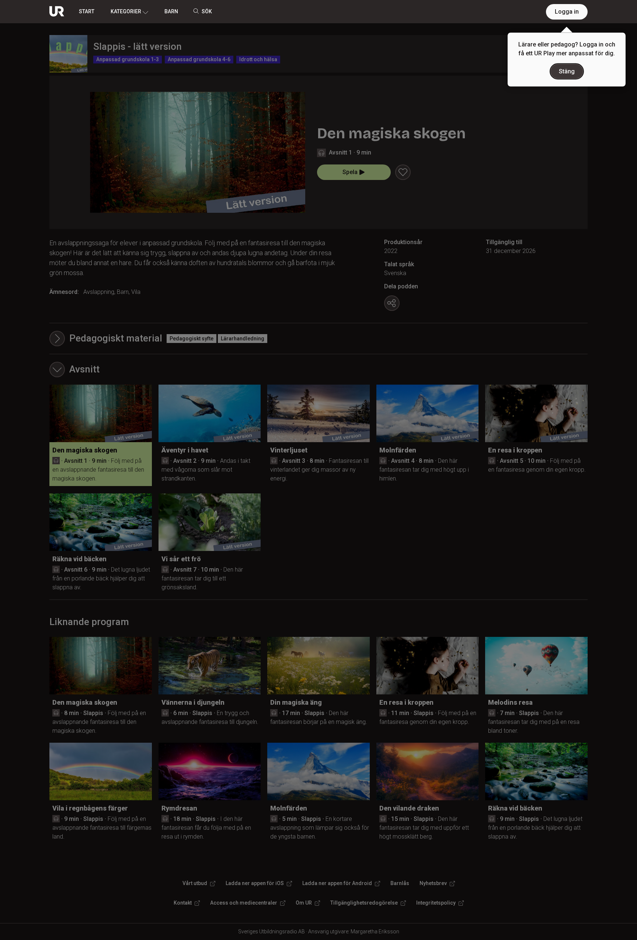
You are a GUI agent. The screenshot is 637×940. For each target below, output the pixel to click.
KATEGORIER (126, 11)
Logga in (567, 11)
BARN (171, 11)
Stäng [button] (567, 71)
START (86, 11)
